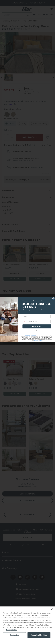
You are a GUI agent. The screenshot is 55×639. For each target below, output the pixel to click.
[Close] (52, 609)
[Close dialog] (53, 299)
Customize (14, 635)
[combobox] (25, 321)
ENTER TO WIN (36, 326)
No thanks (36, 330)
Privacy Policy (11, 630)
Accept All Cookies (39, 635)
